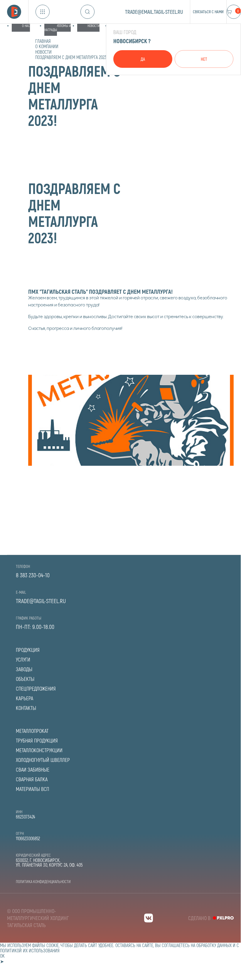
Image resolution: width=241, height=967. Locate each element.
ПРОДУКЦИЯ (28, 649)
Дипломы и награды (57, 27)
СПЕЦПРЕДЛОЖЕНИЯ (36, 688)
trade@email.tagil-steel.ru (154, 12)
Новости (93, 25)
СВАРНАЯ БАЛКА (32, 779)
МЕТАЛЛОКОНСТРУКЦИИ (39, 750)
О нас (26, 25)
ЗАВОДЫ (24, 669)
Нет (204, 59)
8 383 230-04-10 (33, 575)
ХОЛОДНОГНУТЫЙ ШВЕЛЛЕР (43, 759)
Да (143, 59)
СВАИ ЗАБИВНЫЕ (32, 769)
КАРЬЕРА (24, 698)
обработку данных (214, 945)
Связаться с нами (208, 11)
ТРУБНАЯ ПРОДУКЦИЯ (37, 740)
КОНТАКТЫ (26, 708)
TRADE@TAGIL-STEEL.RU (41, 601)
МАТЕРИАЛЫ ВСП (32, 789)
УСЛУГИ (23, 659)
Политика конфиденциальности (43, 881)
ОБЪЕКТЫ (25, 678)
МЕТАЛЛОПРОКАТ (32, 730)
